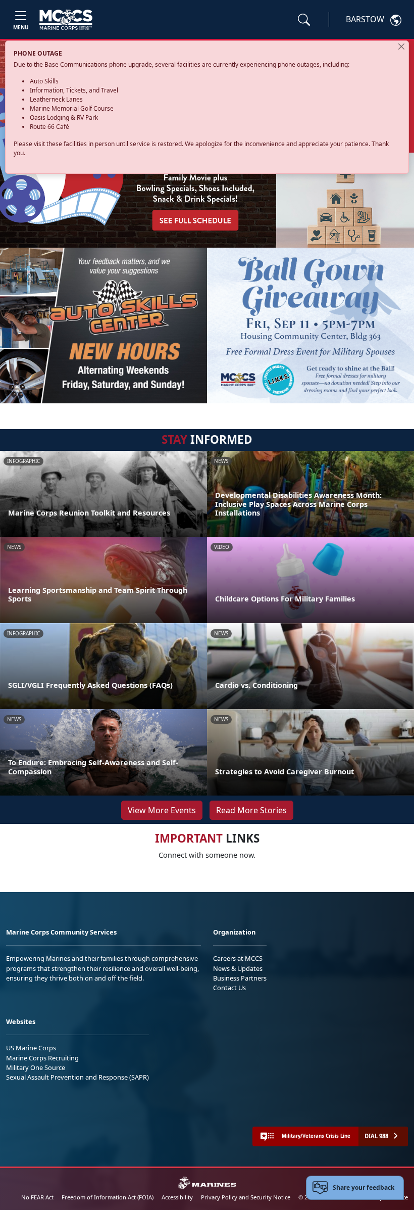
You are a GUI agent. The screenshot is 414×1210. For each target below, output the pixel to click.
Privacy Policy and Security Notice (245, 1197)
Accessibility (177, 1197)
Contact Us (229, 987)
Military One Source (35, 1067)
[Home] (65, 19)
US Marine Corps (31, 1047)
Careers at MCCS (238, 958)
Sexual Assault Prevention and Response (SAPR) (77, 1077)
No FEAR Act (37, 1197)
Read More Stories (251, 810)
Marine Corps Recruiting (42, 1057)
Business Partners (240, 978)
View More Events (162, 810)
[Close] (401, 46)
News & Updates (238, 968)
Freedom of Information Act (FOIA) (107, 1197)
